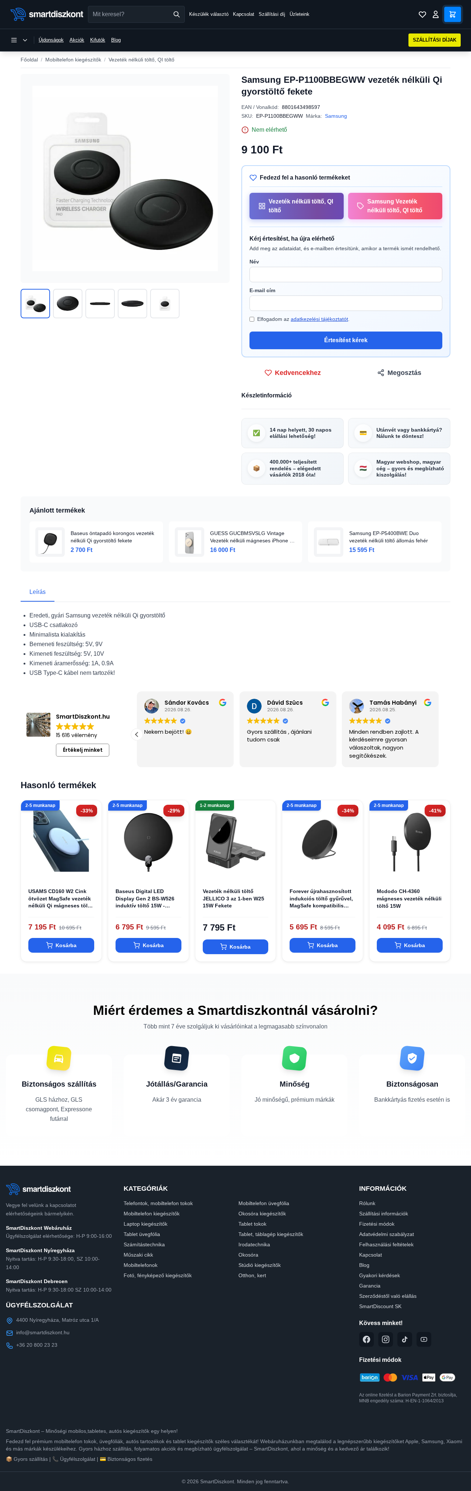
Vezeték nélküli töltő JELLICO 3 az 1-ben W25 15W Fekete (233, 898)
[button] (438, 734)
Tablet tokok (252, 1224)
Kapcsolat (243, 14)
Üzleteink (299, 14)
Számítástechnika (144, 1244)
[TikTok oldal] (404, 1339)
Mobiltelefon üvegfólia (263, 1203)
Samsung (336, 116)
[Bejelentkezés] (435, 14)
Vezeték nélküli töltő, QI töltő (141, 60)
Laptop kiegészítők (145, 1224)
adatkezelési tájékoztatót (319, 319)
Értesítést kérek (346, 340)
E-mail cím (262, 290)
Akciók (77, 40)
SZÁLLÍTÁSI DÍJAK (434, 40)
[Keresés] (176, 14)
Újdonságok (51, 40)
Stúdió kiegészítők (259, 1265)
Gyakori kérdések (379, 1275)
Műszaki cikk (138, 1255)
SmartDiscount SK (380, 1306)
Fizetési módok (376, 1224)
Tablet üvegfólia (142, 1234)
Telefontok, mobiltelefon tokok (158, 1203)
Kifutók (97, 40)
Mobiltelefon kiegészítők (73, 60)
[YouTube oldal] (424, 1339)
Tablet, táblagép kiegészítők (270, 1234)
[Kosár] (453, 14)
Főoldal (29, 60)
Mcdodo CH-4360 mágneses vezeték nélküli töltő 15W (409, 898)
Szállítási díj (272, 14)
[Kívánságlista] (422, 14)
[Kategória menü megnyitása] (19, 40)
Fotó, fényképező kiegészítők (158, 1275)
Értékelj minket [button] (83, 750)
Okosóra (248, 1255)
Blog (116, 40)
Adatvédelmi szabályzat (386, 1234)
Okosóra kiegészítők (262, 1213)
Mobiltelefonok (140, 1265)
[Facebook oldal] (366, 1339)
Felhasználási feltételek (386, 1244)
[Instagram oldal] (385, 1339)
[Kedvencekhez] (89, 868)
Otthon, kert (252, 1275)
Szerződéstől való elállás (388, 1296)
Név (254, 262)
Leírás (37, 592)
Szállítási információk (383, 1213)
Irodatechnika (254, 1244)
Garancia (369, 1286)
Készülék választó (209, 14)
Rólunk (367, 1203)
